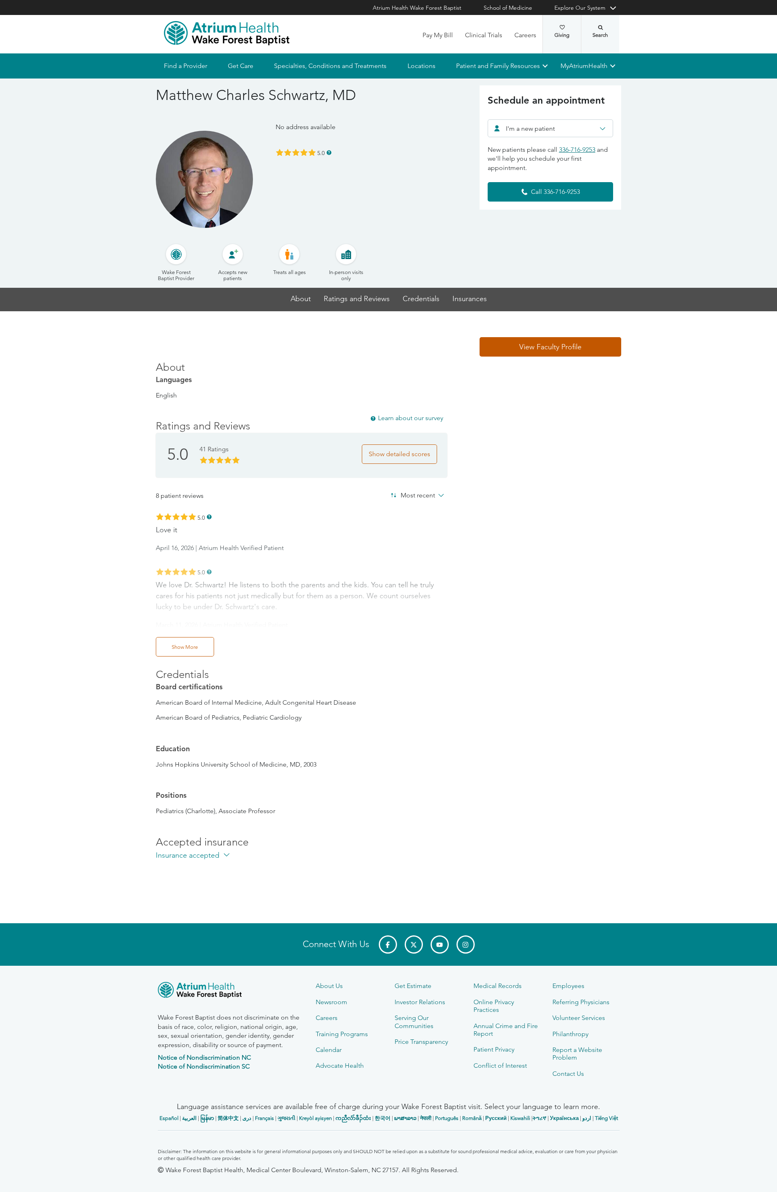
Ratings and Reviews (357, 299)
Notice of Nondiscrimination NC (204, 1057)
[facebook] (388, 944)
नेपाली (425, 1118)
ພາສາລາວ (405, 1118)
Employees (568, 986)
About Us (329, 986)
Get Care (240, 66)
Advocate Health (340, 1065)
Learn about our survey (410, 418)
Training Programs (342, 1034)
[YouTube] (440, 944)
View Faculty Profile (550, 346)
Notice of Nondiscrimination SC (204, 1066)
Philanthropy (570, 1034)
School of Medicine (508, 7)
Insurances (469, 299)
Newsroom (331, 1002)
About (301, 299)
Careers (525, 35)
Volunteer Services (578, 1018)
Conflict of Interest (500, 1065)
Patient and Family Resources (497, 66)
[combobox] (550, 128)
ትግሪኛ (539, 1118)
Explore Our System (579, 7)
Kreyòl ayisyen (315, 1118)
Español (168, 1118)
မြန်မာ (207, 1118)
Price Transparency (421, 1041)
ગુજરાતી (286, 1118)
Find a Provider (185, 66)
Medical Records (497, 986)
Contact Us (568, 1073)
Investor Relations (420, 1002)
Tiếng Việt (606, 1118)
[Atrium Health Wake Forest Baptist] (226, 33)
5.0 (321, 152)
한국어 (383, 1118)
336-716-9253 (577, 149)
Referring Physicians (580, 1002)
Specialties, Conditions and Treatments (330, 66)
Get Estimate (413, 986)
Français (264, 1118)
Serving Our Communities (414, 1021)
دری (246, 1118)
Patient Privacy (493, 1049)
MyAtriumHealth (583, 66)
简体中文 (228, 1118)
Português (447, 1118)
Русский (496, 1118)
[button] (550, 347)
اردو (586, 1118)
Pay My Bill (437, 35)
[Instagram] (465, 944)
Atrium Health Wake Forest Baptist (417, 7)
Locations (421, 66)
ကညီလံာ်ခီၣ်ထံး (353, 1118)
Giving (561, 35)
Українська (564, 1118)
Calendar (329, 1050)
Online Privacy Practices (493, 1006)
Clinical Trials (483, 35)
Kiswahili (520, 1118)
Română (472, 1118)
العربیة (189, 1118)
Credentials (421, 299)
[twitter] (414, 944)
